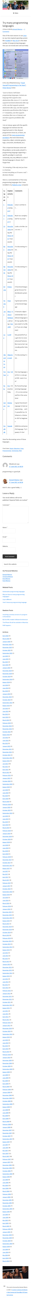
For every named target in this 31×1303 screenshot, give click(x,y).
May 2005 (5, 1220)
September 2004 (7, 1243)
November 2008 (7, 1098)
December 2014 (7, 926)
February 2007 (7, 1159)
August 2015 (6, 921)
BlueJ (9, 312)
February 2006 (7, 1194)
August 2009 (6, 1072)
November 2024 (7, 673)
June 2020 (5, 793)
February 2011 (7, 1022)
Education (17, 448)
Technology (15, 450)
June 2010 (5, 1043)
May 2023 (5, 714)
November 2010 (7, 1028)
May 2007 (5, 1150)
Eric (8, 372)
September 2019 (7, 813)
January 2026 (6, 641)
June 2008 (5, 1113)
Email (5, 537)
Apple (11, 448)
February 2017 (7, 883)
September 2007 (7, 1139)
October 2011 (7, 1002)
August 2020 (6, 787)
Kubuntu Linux (16, 185)
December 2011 (7, 996)
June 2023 (5, 711)
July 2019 (5, 816)
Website (5, 546)
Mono (9, 236)
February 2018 (7, 857)
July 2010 (5, 1040)
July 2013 (5, 953)
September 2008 (7, 1104)
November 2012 (7, 970)
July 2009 (5, 1075)
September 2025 (7, 653)
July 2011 (5, 1011)
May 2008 (5, 1116)
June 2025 (5, 659)
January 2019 (6, 833)
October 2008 (7, 1101)
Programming (7, 450)
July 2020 (5, 790)
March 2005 (6, 1226)
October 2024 (7, 676)
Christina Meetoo (8, 576)
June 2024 (5, 688)
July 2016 (5, 897)
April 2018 (5, 854)
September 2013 (7, 947)
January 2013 (6, 964)
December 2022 (7, 726)
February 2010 (7, 1054)
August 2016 (6, 894)
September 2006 (7, 1174)
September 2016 (7, 892)
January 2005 (6, 1232)
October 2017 (7, 862)
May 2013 (5, 958)
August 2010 (6, 1037)
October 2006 (7, 1171)
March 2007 (6, 1156)
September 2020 (7, 784)
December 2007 (7, 1130)
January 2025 (6, 668)
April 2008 (5, 1118)
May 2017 (5, 874)
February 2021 (7, 775)
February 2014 (7, 938)
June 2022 (5, 740)
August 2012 (6, 976)
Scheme (4, 406)
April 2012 (5, 988)
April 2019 (5, 825)
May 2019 (5, 822)
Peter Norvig (7, 88)
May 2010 (5, 1046)
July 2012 (5, 979)
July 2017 (5, 871)
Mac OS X (16, 41)
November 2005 (7, 1203)
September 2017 (7, 865)
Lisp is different (7, 599)
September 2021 (7, 758)
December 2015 (7, 912)
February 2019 (7, 830)
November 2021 (7, 752)
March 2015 (6, 924)
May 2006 (5, 1185)
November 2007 (7, 1133)
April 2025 (5, 665)
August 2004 (6, 1246)
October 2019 (7, 810)
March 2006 (6, 1191)
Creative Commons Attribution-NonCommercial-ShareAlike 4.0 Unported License (17, 1292)
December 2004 (7, 1235)
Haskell (4, 304)
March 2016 (6, 903)
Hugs (9, 301)
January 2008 (6, 1127)
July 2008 (5, 1110)
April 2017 (5, 877)
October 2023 (7, 700)
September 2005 (7, 1209)
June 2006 (5, 1182)
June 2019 (5, 819)
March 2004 (6, 1261)
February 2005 (7, 1229)
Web (20, 450)
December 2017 (7, 860)
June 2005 (5, 1217)
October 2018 (7, 839)
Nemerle (4, 270)
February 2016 (7, 906)
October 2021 (7, 755)
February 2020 (7, 804)
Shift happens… (7, 625)
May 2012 (5, 985)
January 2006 (6, 1197)
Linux (25, 36)
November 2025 (7, 647)
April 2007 (5, 1153)
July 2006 (5, 1180)
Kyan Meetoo (6, 581)
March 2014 (6, 935)
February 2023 (7, 723)
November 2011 (7, 999)
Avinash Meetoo (14, 480)
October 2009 (7, 1066)
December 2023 (7, 697)
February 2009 (7, 1089)
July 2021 (5, 764)
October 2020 (7, 781)
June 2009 (5, 1078)
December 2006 (7, 1165)
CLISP (9, 335)
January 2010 (6, 1057)
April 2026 (5, 636)
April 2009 (5, 1084)
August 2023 (6, 705)
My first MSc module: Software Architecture (15, 619)
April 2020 (5, 798)
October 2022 (7, 732)
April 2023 (5, 717)
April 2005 (5, 1223)
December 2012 (7, 967)
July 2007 (5, 1145)
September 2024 (7, 679)
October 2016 (7, 889)
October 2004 (7, 1241)
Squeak (9, 426)
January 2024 (6, 694)
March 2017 (6, 880)
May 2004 (5, 1255)
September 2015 (7, 918)
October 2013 (7, 944)
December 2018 (7, 836)
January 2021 (6, 778)
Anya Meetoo (6, 578)
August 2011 (6, 1008)
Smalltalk (4, 429)
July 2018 (5, 845)
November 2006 (7, 1168)
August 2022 (6, 735)
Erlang (9, 287)
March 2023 (6, 720)
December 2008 (7, 1095)
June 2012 (5, 982)
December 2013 (7, 941)
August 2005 (6, 1211)
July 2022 (5, 737)
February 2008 (7, 1124)
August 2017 (6, 868)
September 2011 (7, 1005)
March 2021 (6, 772)
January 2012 (6, 993)
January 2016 (6, 909)
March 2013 (6, 961)
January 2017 (6, 886)
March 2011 (6, 1020)
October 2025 (7, 650)
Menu (16, 13)
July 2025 (5, 656)
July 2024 (5, 685)
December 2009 (7, 1060)
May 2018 (5, 851)
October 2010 (7, 1031)
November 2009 (7, 1063)
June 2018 (5, 848)
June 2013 (5, 956)
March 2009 (6, 1086)
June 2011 (5, 1014)
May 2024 (5, 691)
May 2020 (5, 796)
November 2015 (7, 915)
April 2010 (5, 1049)
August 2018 (6, 842)
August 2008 (6, 1107)
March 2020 (6, 801)
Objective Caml (4, 361)
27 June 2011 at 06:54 (16, 466)
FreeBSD (8, 41)
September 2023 (7, 703)
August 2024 (6, 682)
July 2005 (5, 1214)
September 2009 (7, 1069)
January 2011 (6, 1025)
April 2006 (5, 1188)
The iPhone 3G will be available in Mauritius (15, 622)
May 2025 (5, 662)
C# (4, 226)
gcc (8, 211)
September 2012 (7, 973)
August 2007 (6, 1142)
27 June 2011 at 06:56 (16, 482)
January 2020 (6, 807)
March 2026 (6, 639)
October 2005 (7, 1206)
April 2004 (5, 1258)
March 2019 (6, 828)
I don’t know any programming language (15, 602)
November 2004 (7, 1238)
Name (5, 527)
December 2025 (7, 644)
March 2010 (6, 1052)
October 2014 (7, 932)
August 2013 (6, 950)
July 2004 (5, 1249)
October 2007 (7, 1136)
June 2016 (5, 900)
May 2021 (5, 766)
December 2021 (7, 749)
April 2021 (5, 769)
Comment (6, 505)
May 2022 (5, 743)
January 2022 (6, 746)
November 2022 (7, 729)
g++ (8, 222)
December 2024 (7, 671)
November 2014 (7, 929)
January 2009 (6, 1092)
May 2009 (5, 1081)
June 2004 (5, 1252)
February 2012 (7, 990)
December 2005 (7, 1200)
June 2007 (5, 1148)
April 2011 (5, 1017)
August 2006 (6, 1177)
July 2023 (5, 708)
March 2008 (6, 1121)
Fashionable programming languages (14, 591)
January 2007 (6, 1162)
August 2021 (6, 761)
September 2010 (7, 1034)
